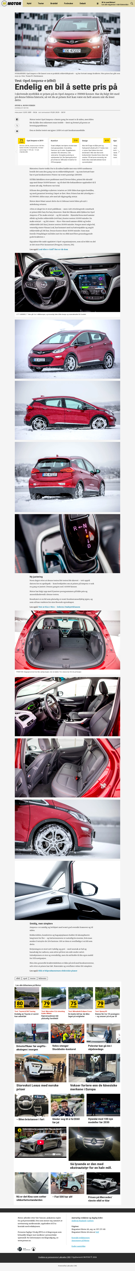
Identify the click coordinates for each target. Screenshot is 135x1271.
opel (25, 978)
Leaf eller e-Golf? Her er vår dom (53, 249)
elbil (18, 978)
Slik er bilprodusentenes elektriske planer (57, 971)
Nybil (29, 3)
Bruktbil (54, 3)
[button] (18, 1003)
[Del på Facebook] (17, 119)
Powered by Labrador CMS (67, 1266)
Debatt (83, 3)
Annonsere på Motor (80, 1241)
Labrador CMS (64, 1257)
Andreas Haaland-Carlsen (83, 1221)
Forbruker (68, 3)
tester (33, 978)
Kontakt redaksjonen (81, 1238)
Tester (41, 3)
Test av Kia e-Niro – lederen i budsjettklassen (59, 607)
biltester (42, 978)
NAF (97, 1232)
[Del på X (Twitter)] (17, 125)
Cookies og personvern (48, 1257)
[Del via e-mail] (17, 131)
